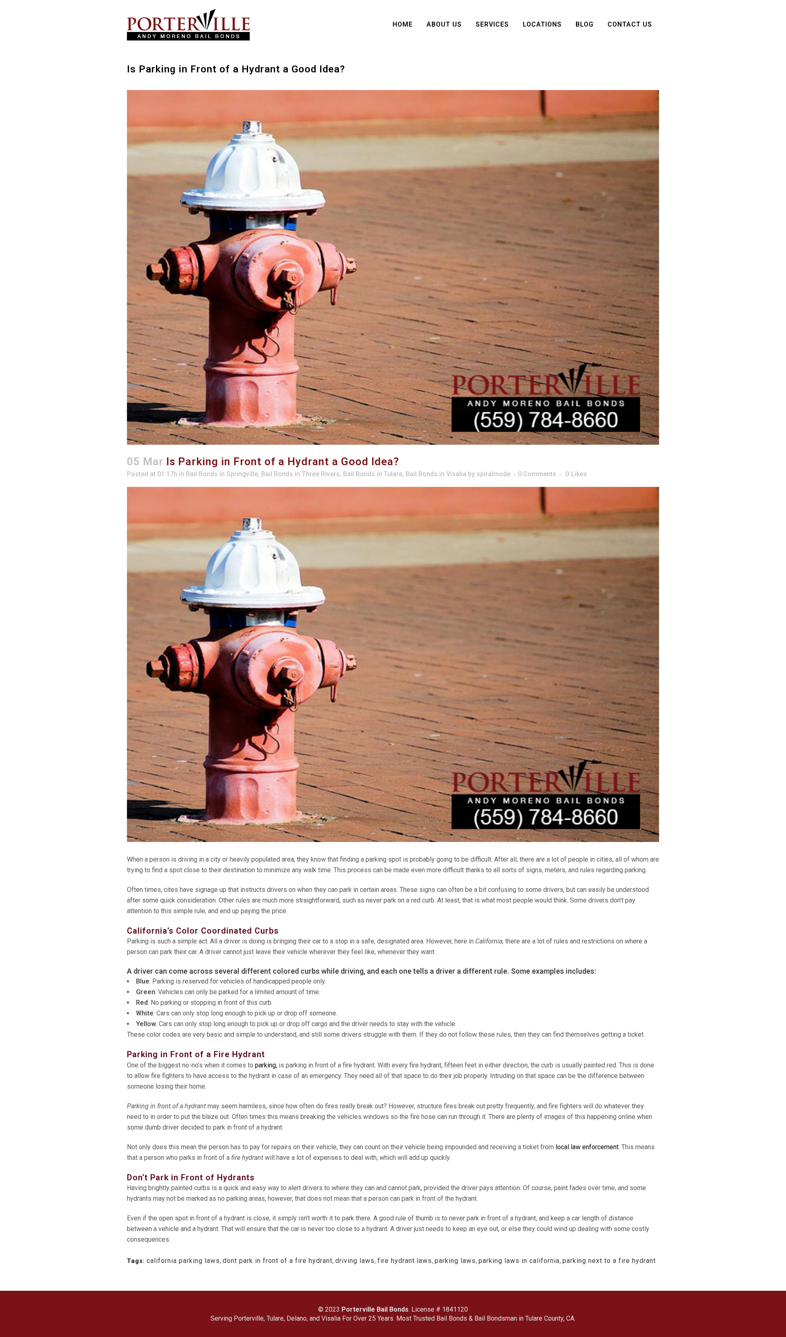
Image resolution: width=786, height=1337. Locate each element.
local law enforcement (587, 1147)
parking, (266, 1065)
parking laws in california (519, 1261)
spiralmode (493, 474)
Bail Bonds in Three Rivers (300, 474)
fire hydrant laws (404, 1261)
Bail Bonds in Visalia (436, 474)
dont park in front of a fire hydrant (277, 1261)
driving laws (355, 1261)
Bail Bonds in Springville (222, 474)
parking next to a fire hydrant (609, 1261)
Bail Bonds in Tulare (372, 474)
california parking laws (183, 1261)
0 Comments (537, 474)
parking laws (455, 1261)
